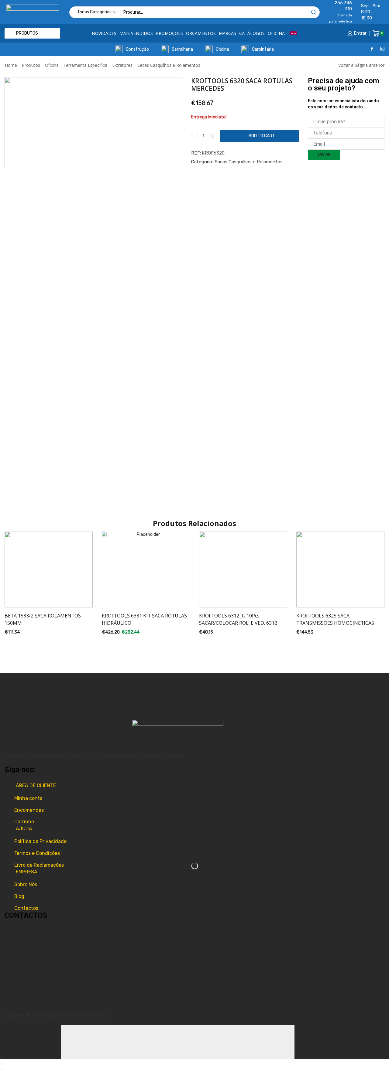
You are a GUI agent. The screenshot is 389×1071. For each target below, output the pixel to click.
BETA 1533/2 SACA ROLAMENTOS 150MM (43, 619)
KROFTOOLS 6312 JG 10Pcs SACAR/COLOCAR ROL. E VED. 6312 (238, 619)
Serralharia (182, 49)
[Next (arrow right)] (2, 1069)
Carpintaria (263, 49)
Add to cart (262, 135)
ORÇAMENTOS (201, 33)
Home (11, 65)
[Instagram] (382, 49)
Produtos (31, 65)
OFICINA (282, 33)
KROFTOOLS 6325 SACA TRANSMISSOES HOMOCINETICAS (335, 619)
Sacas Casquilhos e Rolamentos (168, 65)
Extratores (122, 65)
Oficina (222, 49)
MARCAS (227, 33)
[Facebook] (372, 49)
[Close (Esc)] (0, 1063)
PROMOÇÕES (169, 33)
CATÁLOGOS (252, 33)
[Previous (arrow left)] (0, 1069)
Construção (137, 49)
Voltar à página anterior (361, 65)
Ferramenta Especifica (85, 65)
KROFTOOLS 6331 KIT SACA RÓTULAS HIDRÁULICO (144, 619)
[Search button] (313, 12)
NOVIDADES (104, 33)
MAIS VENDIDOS (136, 33)
